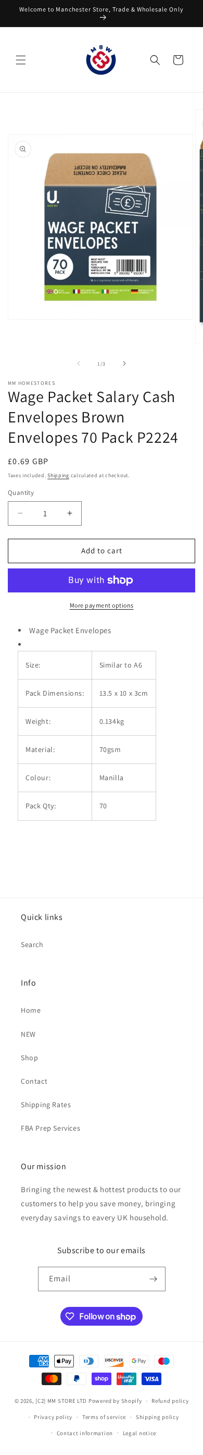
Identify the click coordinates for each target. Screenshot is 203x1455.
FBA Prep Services (50, 1128)
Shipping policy (157, 1417)
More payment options (102, 605)
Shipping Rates (46, 1104)
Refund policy (169, 1400)
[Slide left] (78, 363)
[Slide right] (124, 363)
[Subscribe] (153, 1279)
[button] (20, 59)
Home (31, 1010)
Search (32, 944)
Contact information (85, 1433)
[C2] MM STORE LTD (61, 1400)
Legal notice (139, 1433)
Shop (29, 1057)
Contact (34, 1081)
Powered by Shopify (115, 1400)
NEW (28, 1034)
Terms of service (104, 1417)
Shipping (58, 475)
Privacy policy (53, 1417)
